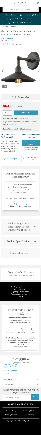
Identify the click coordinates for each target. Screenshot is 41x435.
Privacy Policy (11, 411)
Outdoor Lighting (9, 26)
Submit (35, 397)
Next (38, 70)
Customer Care (8, 384)
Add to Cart (25, 112)
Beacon (34, 150)
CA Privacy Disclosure (30, 411)
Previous (2, 70)
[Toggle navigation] (3, 3)
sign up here (14, 144)
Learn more (14, 124)
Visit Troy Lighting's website (10, 372)
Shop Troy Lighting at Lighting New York (10, 366)
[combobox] (21, 9)
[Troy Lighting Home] (20, 3)
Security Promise (11, 415)
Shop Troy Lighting (9, 379)
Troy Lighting (8, 38)
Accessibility (30, 415)
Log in (3, 141)
